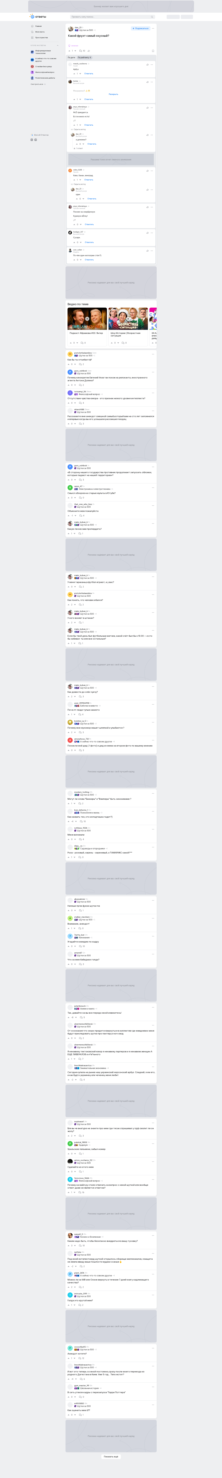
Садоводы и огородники (92, 848)
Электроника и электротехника (94, 489)
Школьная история (89, 1388)
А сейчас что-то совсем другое (96, 741)
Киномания (84, 937)
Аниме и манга (87, 1009)
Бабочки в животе (89, 706)
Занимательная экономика (93, 1068)
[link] (87, 327)
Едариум (83, 1145)
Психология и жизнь (90, 813)
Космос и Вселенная (90, 1237)
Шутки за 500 (86, 30)
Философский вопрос (89, 394)
